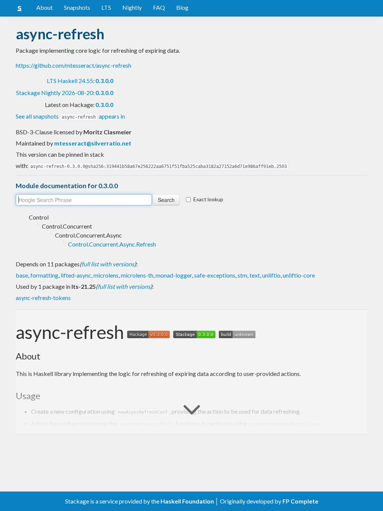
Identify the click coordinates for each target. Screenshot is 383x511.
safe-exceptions (214, 275)
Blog (182, 7)
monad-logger (174, 275)
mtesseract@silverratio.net (92, 143)
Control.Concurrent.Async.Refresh (112, 244)
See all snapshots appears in (70, 116)
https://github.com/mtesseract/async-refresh (73, 65)
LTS (106, 7)
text (254, 275)
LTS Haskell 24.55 (70, 80)
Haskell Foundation (187, 501)
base (22, 275)
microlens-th (137, 275)
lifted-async (76, 275)
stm (242, 275)
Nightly (132, 7)
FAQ (159, 7)
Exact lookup (208, 199)
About (44, 7)
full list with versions (108, 263)
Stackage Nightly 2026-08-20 (54, 92)
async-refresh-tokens (43, 297)
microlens (106, 275)
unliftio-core (299, 275)
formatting (44, 275)
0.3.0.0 (104, 80)
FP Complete (300, 501)
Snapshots (77, 7)
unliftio (271, 275)
